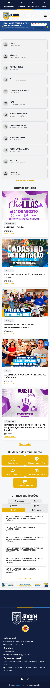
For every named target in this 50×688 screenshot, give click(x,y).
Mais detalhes (25, 579)
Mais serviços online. (24, 180)
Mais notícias (25, 444)
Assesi (16, 685)
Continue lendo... (10, 234)
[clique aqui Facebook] (22, 679)
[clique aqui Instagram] (28, 679)
